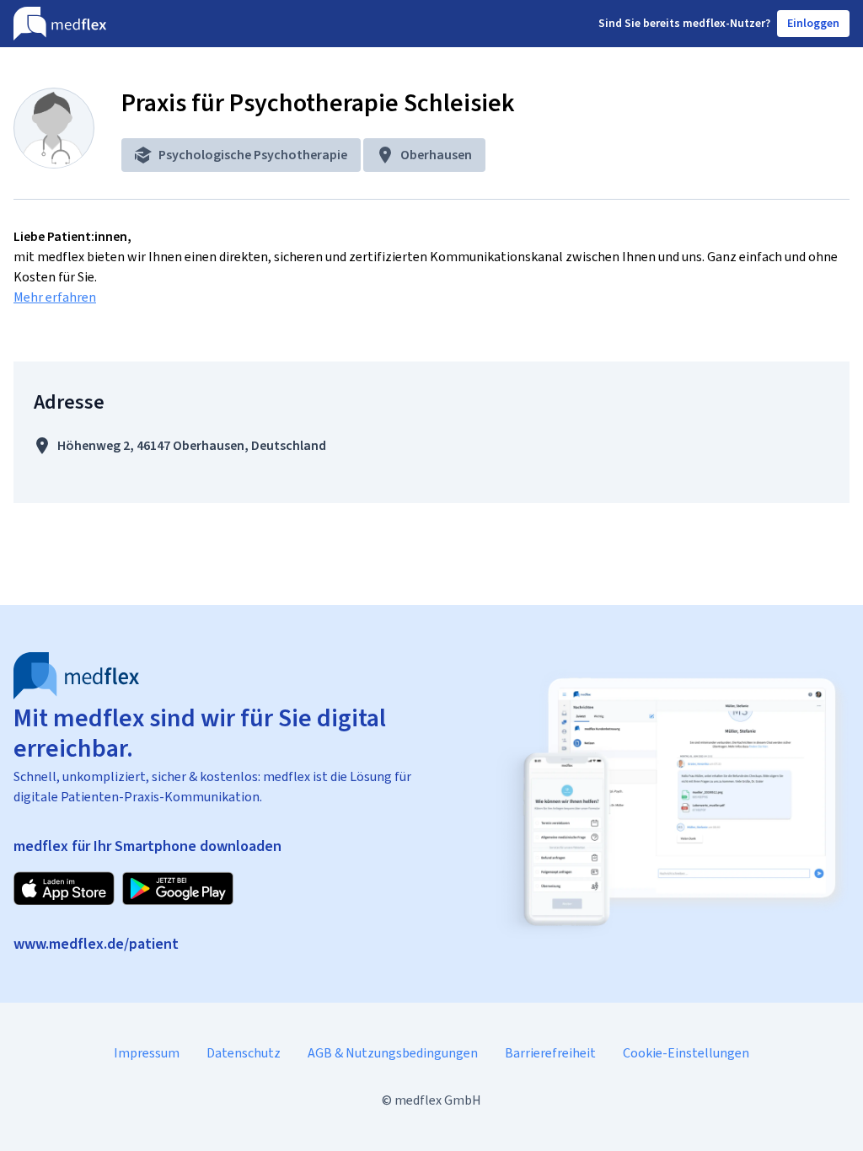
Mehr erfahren (54, 297)
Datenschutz (243, 1053)
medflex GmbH (437, 1100)
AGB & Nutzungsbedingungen (393, 1053)
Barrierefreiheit (550, 1053)
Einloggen (813, 23)
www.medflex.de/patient (96, 944)
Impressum (147, 1053)
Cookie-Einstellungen (686, 1053)
